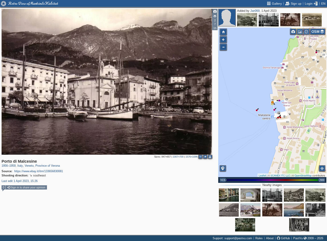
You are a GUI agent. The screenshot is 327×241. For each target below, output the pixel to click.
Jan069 (255, 10)
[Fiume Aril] (315, 210)
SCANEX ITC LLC (280, 175)
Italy (20, 165)
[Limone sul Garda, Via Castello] (299, 224)
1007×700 (178, 156)
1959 (12, 165)
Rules (259, 238)
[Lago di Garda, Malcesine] (290, 19)
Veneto (29, 165)
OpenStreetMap (303, 175)
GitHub (285, 238)
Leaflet (262, 175)
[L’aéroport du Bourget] (312, 19)
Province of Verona (47, 165)
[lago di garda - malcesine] (250, 210)
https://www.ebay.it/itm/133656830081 (38, 171)
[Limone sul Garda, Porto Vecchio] (245, 224)
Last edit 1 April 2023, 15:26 (20, 181)
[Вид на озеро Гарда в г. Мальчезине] (250, 195)
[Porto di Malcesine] (247, 19)
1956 (5, 165)
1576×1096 (192, 156)
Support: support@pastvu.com (232, 238)
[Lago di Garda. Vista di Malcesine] (294, 210)
